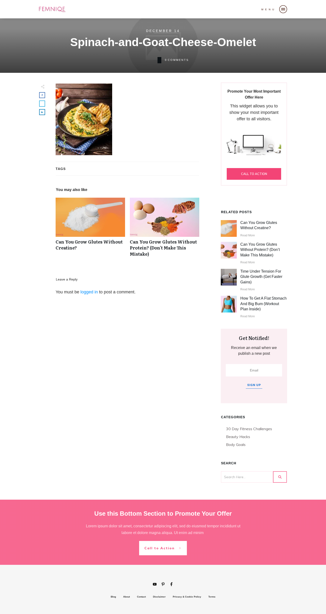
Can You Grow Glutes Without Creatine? (90, 230)
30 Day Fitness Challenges (249, 428)
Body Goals (236, 444)
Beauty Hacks (238, 436)
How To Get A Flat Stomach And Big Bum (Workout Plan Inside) (263, 303)
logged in (89, 292)
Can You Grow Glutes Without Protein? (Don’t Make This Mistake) (164, 230)
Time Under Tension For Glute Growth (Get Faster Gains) (261, 276)
